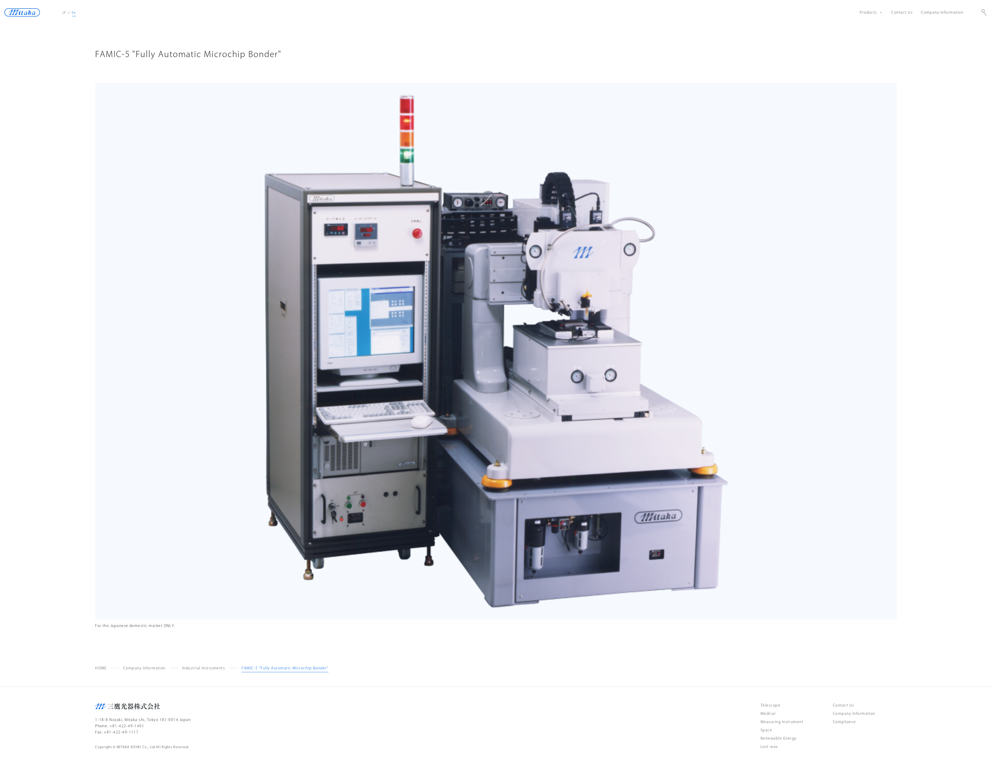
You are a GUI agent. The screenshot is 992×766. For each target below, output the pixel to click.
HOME (101, 668)
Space (766, 730)
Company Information (942, 12)
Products (868, 12)
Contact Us (902, 12)
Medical (768, 713)
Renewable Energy (779, 738)
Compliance (844, 722)
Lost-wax (769, 746)
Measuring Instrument (782, 722)
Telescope (770, 705)
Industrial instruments (203, 668)
